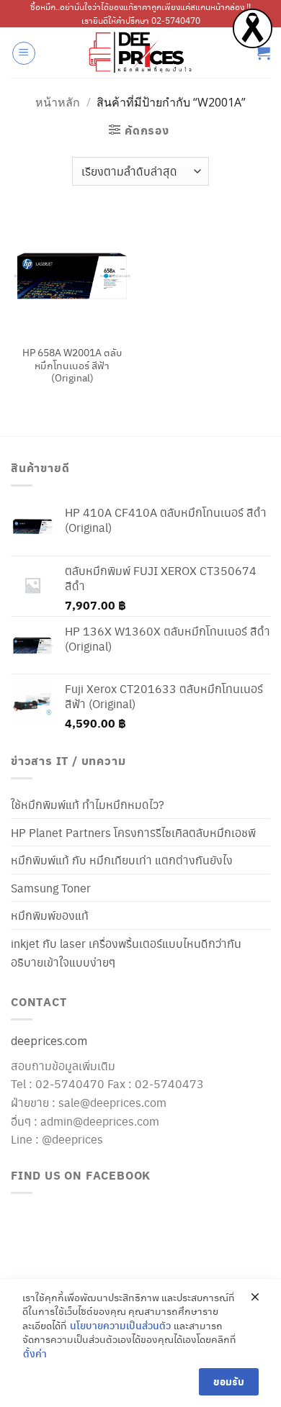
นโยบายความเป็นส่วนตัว (120, 1325)
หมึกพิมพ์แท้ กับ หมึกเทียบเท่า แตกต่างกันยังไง (122, 859)
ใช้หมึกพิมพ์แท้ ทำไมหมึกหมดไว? (87, 804)
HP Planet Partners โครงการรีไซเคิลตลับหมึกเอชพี (133, 832)
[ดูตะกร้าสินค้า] (263, 52)
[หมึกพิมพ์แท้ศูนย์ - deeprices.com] (140, 52)
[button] (23, 53)
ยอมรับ (228, 1381)
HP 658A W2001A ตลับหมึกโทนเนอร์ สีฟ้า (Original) (72, 365)
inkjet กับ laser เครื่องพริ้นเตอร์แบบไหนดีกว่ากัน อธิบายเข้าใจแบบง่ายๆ (126, 952)
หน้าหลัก (57, 102)
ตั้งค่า (35, 1353)
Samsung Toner (51, 887)
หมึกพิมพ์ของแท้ (50, 915)
